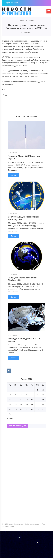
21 (32, 404)
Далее (13, 175)
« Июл (10, 418)
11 (16, 399)
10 (10, 399)
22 (37, 404)
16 (43, 399)
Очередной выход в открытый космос (24, 339)
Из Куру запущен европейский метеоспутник (23, 218)
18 (16, 404)
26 (21, 409)
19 (21, 404)
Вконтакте (9, 371)
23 (43, 404)
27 (27, 409)
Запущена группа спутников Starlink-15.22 (22, 279)
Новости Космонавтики (20, 12)
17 (10, 404)
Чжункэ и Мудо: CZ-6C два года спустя (24, 157)
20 (27, 404)
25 (16, 409)
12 (21, 399)
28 (32, 409)
